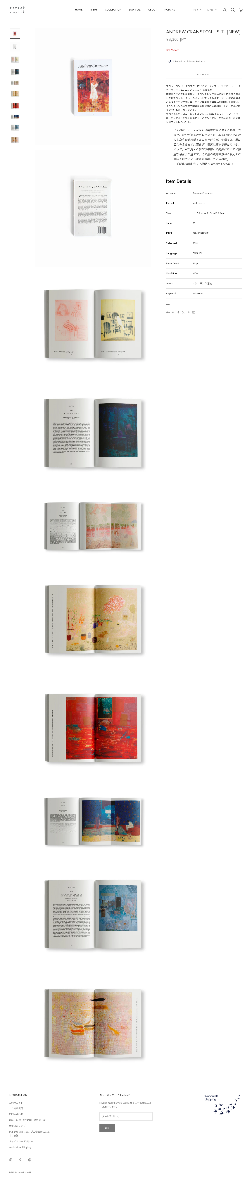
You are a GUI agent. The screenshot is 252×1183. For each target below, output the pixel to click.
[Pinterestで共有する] (188, 312)
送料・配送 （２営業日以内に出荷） (28, 1120)
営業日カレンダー (18, 1125)
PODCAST (171, 9)
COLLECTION (113, 9)
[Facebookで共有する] (178, 312)
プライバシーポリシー (21, 1141)
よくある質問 (16, 1108)
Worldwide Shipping (20, 1147)
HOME (79, 9)
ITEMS (94, 9)
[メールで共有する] (193, 312)
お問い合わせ (16, 1114)
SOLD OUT (204, 74)
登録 (107, 1128)
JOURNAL (135, 9)
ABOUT (152, 9)
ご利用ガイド (16, 1102)
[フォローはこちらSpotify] (30, 1160)
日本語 (210, 9)
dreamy (198, 293)
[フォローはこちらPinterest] (20, 1160)
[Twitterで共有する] (183, 312)
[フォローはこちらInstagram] (11, 1160)
